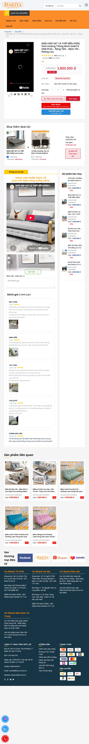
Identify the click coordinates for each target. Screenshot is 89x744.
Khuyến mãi (61, 21)
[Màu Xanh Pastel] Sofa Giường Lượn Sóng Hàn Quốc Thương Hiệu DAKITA (71, 490)
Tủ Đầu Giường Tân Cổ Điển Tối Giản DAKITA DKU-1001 (40, 152)
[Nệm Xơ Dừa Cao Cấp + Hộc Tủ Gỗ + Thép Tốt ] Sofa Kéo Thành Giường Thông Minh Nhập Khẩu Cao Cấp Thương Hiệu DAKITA (75, 213)
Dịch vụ (48, 21)
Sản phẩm (36, 21)
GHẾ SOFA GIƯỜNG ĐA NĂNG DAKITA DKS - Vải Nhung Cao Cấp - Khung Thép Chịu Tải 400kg (75, 179)
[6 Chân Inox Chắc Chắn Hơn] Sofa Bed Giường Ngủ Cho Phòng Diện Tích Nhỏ (74, 230)
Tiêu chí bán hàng (45, 671)
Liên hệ (9, 26)
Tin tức (73, 21)
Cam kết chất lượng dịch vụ (46, 666)
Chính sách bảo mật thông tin (46, 661)
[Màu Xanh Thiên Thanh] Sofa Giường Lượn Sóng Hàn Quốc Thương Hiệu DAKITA (16, 535)
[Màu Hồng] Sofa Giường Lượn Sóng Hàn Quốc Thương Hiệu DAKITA (44, 535)
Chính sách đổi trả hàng (48, 657)
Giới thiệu (24, 21)
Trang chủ (11, 21)
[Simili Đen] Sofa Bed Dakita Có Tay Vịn (74, 263)
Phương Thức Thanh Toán (46, 653)
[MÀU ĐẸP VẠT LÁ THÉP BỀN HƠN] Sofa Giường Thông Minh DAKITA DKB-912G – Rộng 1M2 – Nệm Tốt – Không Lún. (15, 152)
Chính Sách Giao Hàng (47, 649)
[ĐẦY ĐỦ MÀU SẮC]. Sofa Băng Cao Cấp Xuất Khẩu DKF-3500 (75, 246)
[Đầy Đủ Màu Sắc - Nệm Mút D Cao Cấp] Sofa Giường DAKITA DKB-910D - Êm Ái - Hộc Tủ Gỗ (16, 490)
